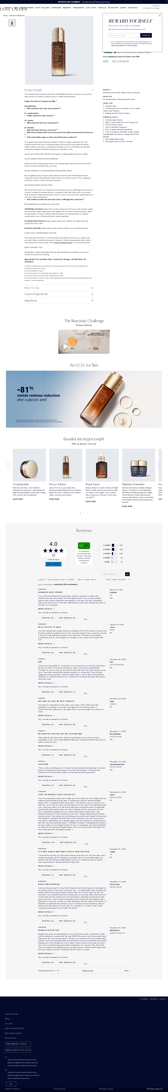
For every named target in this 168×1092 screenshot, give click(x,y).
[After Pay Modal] (115, 52)
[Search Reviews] (127, 574)
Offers (153, 999)
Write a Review (53, 564)
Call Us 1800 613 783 (14, 1028)
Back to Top (88, 971)
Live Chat (9, 1023)
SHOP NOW (105, 2)
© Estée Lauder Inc (155, 1089)
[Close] (159, 15)
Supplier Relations (12, 1089)
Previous (8, 465)
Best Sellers (43, 8)
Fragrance (78, 8)
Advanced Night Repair (63, 242)
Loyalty (162, 999)
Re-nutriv (113, 8)
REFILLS (102, 8)
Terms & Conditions (117, 45)
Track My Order (11, 1014)
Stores (144, 999)
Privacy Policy (132, 45)
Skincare (56, 8)
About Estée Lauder (13, 1033)
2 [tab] (84, 513)
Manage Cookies (106, 1089)
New (16, 8)
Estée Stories (10, 1038)
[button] (59, 90)
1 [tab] (80, 513)
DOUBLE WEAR (27, 8)
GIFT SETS (91, 8)
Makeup (67, 8)
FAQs (7, 1019)
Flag (85, 619)
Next (160, 465)
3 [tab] (87, 513)
